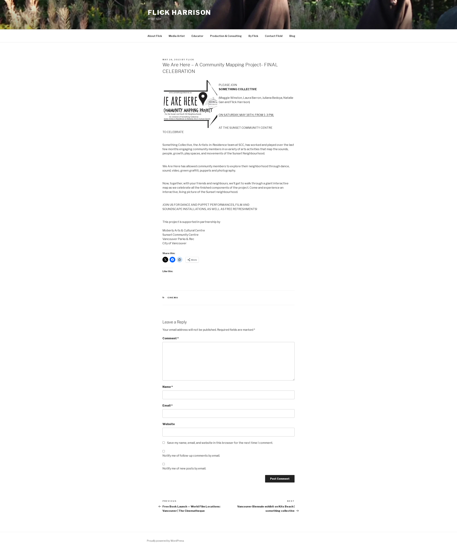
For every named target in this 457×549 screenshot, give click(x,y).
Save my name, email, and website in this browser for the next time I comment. (220, 443)
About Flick (154, 35)
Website (168, 424)
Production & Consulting (226, 35)
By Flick (253, 35)
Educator (197, 35)
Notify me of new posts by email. (184, 468)
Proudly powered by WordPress (165, 540)
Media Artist (177, 35)
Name (167, 387)
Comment (170, 338)
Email (167, 405)
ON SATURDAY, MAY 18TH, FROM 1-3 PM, (246, 115)
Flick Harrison (179, 12)
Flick (190, 59)
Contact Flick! (274, 35)
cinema (172, 297)
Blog (292, 35)
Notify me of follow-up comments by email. (191, 455)
